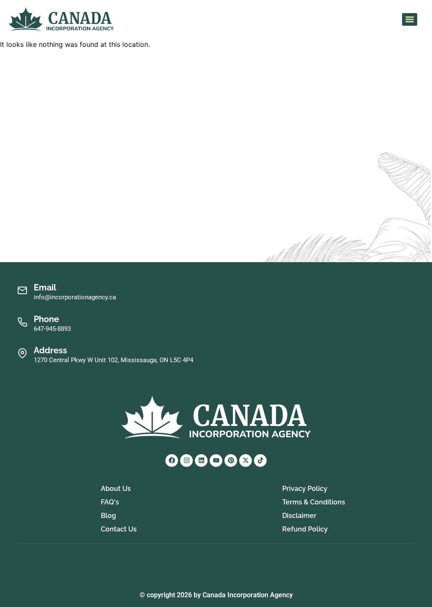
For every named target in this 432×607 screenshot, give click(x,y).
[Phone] (22, 322)
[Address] (22, 353)
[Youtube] (216, 460)
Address (50, 350)
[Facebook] (171, 460)
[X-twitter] (245, 460)
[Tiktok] (260, 460)
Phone (46, 319)
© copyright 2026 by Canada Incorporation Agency (216, 595)
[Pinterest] (230, 460)
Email (45, 287)
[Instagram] (186, 460)
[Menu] (409, 19)
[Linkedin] (201, 460)
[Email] (22, 290)
